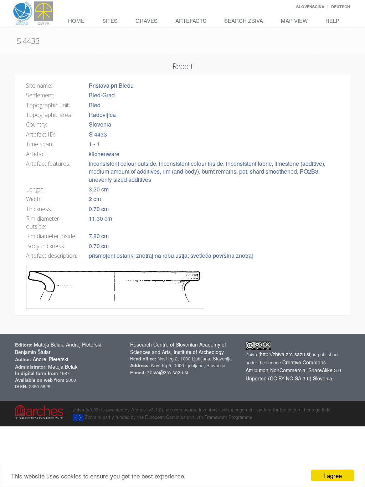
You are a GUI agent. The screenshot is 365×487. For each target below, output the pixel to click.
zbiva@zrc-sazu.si (167, 372)
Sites (110, 20)
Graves (146, 20)
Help (332, 20)
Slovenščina (310, 6)
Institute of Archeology (199, 351)
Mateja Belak (48, 344)
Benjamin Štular (33, 351)
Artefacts (190, 20)
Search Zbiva (243, 20)
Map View (294, 20)
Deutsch (340, 6)
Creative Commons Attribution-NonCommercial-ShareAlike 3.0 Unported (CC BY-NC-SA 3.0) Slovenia (293, 370)
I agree (332, 475)
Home (76, 20)
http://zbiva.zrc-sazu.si (285, 354)
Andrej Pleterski (83, 344)
